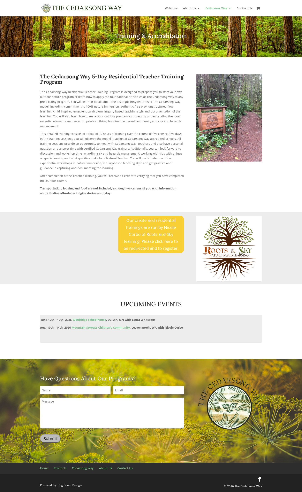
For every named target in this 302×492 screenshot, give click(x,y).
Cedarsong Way (216, 8)
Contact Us (244, 8)
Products (60, 468)
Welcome (171, 8)
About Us (189, 8)
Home (44, 468)
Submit (50, 438)
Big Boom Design (70, 485)
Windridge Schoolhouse (89, 320)
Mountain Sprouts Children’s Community (101, 327)
